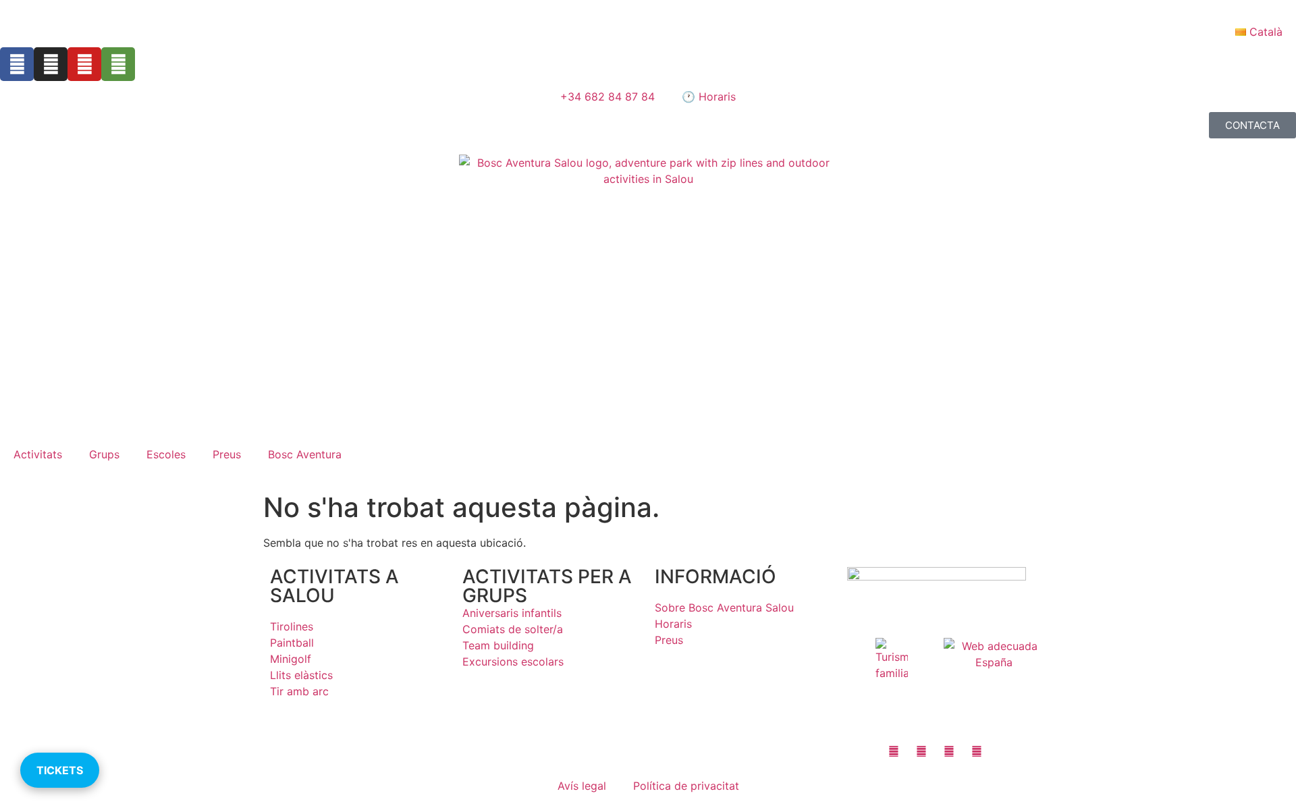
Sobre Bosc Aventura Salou (724, 607)
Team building (498, 645)
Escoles (166, 454)
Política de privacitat (686, 785)
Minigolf (290, 659)
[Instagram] (51, 64)
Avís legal (582, 785)
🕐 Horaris (709, 96)
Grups (104, 454)
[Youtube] (84, 64)
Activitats (38, 454)
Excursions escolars (513, 661)
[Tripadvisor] (118, 64)
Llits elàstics (301, 675)
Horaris (673, 623)
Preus (227, 454)
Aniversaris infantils (512, 613)
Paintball (292, 642)
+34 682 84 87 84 (607, 96)
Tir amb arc (299, 691)
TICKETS (59, 770)
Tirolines (291, 626)
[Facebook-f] (17, 64)
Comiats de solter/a (512, 629)
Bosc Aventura (305, 454)
